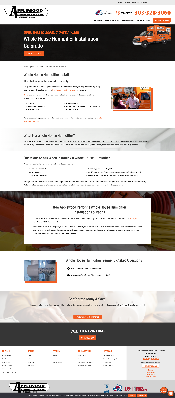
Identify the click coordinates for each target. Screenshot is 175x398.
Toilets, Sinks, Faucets (9, 372)
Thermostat (31, 362)
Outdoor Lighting (108, 365)
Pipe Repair (5, 359)
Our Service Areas (150, 366)
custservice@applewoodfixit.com (150, 362)
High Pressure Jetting (84, 365)
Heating (107, 20)
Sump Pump (6, 362)
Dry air (26, 95)
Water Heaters (6, 355)
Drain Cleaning (127, 20)
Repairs (30, 355)
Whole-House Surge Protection (112, 359)
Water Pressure (7, 365)
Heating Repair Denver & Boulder (33, 67)
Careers (144, 2)
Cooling (115, 20)
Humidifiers (31, 365)
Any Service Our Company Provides (87, 317)
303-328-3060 (152, 12)
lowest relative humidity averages (64, 90)
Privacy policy (142, 395)
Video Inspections (7, 369)
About (148, 20)
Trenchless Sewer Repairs (86, 362)
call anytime (134, 219)
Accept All (132, 395)
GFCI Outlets (107, 362)
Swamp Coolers (57, 362)
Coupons (127, 2)
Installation (31, 359)
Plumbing (98, 20)
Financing (135, 2)
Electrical (140, 20)
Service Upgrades (108, 355)
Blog (120, 2)
